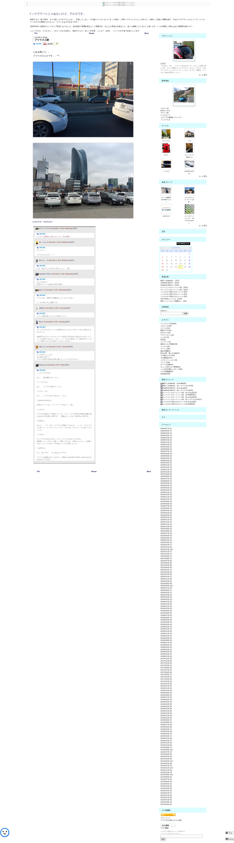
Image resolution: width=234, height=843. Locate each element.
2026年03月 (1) (166, 435)
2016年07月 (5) (166, 697)
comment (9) (37, 222)
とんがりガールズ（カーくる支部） (189, 200)
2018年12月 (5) (166, 631)
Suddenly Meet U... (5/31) (169, 283)
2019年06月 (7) (166, 618)
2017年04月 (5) (166, 677)
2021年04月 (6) (166, 567)
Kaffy (42, 308)
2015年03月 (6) (166, 734)
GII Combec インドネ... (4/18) (171, 299)
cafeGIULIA (166, 216)
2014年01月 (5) (166, 766)
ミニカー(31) (165, 346)
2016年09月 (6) (166, 693)
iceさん (166, 155)
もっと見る (203, 75)
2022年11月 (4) (166, 524)
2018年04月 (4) (166, 649)
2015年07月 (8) (166, 725)
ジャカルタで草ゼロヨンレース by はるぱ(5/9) (179, 402)
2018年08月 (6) (166, 640)
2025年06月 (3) (166, 454)
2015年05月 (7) (166, 729)
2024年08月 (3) (166, 476)
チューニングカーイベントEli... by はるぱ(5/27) (179, 393)
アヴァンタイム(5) (167, 335)
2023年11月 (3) (166, 497)
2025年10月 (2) (166, 444)
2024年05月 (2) (166, 483)
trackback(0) (47, 222)
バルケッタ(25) (166, 326)
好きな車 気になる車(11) (170, 353)
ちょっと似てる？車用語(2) (170, 367)
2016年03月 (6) (166, 706)
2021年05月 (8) (166, 565)
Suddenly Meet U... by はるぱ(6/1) (174, 388)
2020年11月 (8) (166, 579)
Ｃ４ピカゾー (165, 115)
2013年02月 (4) (166, 791)
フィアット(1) (165, 342)
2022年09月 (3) (166, 529)
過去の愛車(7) (165, 351)
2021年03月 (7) (166, 570)
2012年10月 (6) (166, 800)
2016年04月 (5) (166, 704)
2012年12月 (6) (166, 795)
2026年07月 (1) (166, 428)
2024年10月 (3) (166, 472)
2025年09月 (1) (166, 447)
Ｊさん (189, 141)
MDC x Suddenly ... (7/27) (169, 281)
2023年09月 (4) (166, 501)
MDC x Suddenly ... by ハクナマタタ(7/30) (177, 386)
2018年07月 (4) (166, 643)
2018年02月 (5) (166, 654)
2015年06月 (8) (166, 727)
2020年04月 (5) (166, 595)
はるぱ (42, 365)
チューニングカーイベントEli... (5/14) (174, 290)
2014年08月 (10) (166, 750)
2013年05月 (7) (166, 784)
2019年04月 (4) (166, 622)
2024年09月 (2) (166, 474)
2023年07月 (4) (166, 506)
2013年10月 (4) (166, 772)
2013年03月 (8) (166, 788)
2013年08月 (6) (166, 777)
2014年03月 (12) (166, 761)
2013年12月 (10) (166, 768)
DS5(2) (163, 340)
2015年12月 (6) (166, 713)
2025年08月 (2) (166, 449)
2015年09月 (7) (166, 720)
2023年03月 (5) (166, 515)
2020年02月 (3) (166, 599)
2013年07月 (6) (166, 779)
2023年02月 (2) (166, 517)
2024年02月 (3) (166, 490)
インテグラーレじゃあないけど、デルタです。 (57, 13)
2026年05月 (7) (166, 431)
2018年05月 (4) (166, 647)
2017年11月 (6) (166, 661)
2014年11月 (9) (166, 743)
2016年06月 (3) (166, 700)
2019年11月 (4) (166, 606)
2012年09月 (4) (166, 802)
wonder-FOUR (45, 274)
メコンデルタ (165, 120)
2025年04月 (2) (166, 458)
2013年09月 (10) (166, 775)
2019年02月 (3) (166, 627)
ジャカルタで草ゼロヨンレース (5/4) (173, 292)
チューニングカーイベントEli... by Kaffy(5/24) (179, 395)
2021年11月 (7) (166, 551)
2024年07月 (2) (166, 479)
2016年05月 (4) (166, 702)
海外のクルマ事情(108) (168, 344)
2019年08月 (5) (166, 613)
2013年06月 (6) (166, 782)
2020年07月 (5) (166, 588)
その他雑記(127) (166, 358)
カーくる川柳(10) (166, 365)
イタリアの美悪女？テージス (171, 117)
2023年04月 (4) (166, 513)
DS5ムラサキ (165, 111)
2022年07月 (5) (166, 533)
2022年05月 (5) (166, 538)
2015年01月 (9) (166, 738)
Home (91, 33)
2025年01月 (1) (166, 465)
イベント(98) (165, 349)
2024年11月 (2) (166, 470)
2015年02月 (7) (166, 736)
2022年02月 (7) (166, 545)
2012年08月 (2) (166, 804)
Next (146, 33)
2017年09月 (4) (166, 665)
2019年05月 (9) (166, 620)
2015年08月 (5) (166, 722)
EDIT (75, 228)
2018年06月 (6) (166, 645)
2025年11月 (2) (166, 442)
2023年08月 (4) (166, 504)
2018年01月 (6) (166, 656)
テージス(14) (165, 328)
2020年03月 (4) (166, 597)
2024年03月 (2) (166, 488)
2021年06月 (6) (166, 563)
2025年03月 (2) (166, 460)
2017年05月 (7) (166, 674)
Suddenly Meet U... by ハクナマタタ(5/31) (177, 390)
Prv (36, 33)
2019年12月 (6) (166, 604)
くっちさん (166, 171)
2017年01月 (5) (166, 684)
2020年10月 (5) (166, 581)
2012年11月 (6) (166, 797)
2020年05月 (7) (166, 593)
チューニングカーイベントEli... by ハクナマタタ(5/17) (182, 399)
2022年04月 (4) (166, 540)
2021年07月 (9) (166, 561)
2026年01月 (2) (166, 440)
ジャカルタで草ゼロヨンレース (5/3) (173, 294)
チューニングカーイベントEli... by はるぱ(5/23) (179, 397)
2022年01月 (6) (166, 547)
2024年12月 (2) (166, 467)
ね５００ (43, 346)
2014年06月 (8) (166, 754)
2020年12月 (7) (166, 577)
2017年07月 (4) (166, 670)
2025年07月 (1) (166, 451)
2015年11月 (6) (166, 716)
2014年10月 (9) (166, 745)
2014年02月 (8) (166, 763)
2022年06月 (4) (166, 536)
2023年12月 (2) (166, 495)
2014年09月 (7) (166, 747)
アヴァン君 (164, 113)
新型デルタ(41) (166, 330)
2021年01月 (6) (166, 574)
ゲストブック (165, 818)
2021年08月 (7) (166, 558)
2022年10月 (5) (166, 527)
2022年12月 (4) (166, 522)
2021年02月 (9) (166, 572)
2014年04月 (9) (166, 759)
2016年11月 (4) (166, 688)
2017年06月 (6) (166, 672)
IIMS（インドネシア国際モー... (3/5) (173, 301)
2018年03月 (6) (166, 652)
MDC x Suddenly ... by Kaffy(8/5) (174, 383)
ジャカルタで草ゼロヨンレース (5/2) (173, 296)
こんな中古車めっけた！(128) (171, 369)
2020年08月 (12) (166, 586)
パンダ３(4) (164, 337)
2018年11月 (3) (166, 633)
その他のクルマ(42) (167, 355)
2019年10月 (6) (166, 608)
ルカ (41, 290)
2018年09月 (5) (166, 638)
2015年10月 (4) (166, 718)
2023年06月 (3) (166, 508)
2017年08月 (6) (166, 668)
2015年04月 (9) (166, 731)
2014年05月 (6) (166, 756)
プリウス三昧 (42, 40)
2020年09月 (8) (166, 583)
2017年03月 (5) (166, 679)
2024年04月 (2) (166, 485)
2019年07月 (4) (166, 615)
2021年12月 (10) (166, 549)
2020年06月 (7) (166, 590)
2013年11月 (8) (166, 770)
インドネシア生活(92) (168, 324)
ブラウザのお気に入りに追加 (171, 820)
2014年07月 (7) (166, 752)
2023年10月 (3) (166, 499)
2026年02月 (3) (166, 438)
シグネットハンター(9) (168, 360)
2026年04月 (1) (166, 433)
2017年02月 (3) (166, 681)
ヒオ (41, 322)
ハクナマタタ (44, 228)
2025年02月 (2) (166, 463)
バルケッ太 (164, 108)
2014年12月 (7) (166, 741)
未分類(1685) (165, 374)
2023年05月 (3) (166, 511)
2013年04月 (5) (166, 786)
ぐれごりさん (166, 141)
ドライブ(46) (165, 362)
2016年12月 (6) (166, 686)
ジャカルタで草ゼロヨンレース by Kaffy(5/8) (178, 404)
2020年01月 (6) (166, 602)
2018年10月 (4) (166, 636)
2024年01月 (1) (166, 492)
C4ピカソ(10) (165, 333)
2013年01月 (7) (166, 793)
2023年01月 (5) (166, 520)
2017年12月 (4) (166, 659)
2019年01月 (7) (166, 629)
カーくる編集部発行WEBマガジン (166, 200)
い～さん (43, 242)
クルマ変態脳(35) (166, 371)
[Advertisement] (94, 504)
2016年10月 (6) (166, 690)
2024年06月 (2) (166, 481)
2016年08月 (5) (166, 695)
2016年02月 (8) (166, 709)
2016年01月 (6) (166, 711)
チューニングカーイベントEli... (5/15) (174, 287)
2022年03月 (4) (166, 542)
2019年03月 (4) (166, 624)
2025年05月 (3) (166, 456)
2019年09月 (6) (166, 611)
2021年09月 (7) (166, 556)
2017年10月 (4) (166, 663)
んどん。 (43, 260)
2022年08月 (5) (166, 531)
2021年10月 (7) (166, 554)
